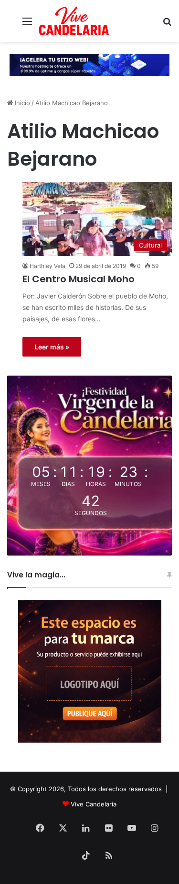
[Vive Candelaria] (74, 21)
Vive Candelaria (93, 804)
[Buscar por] (167, 24)
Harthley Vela (47, 265)
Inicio (21, 103)
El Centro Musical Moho (78, 279)
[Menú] (27, 24)
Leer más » (51, 347)
